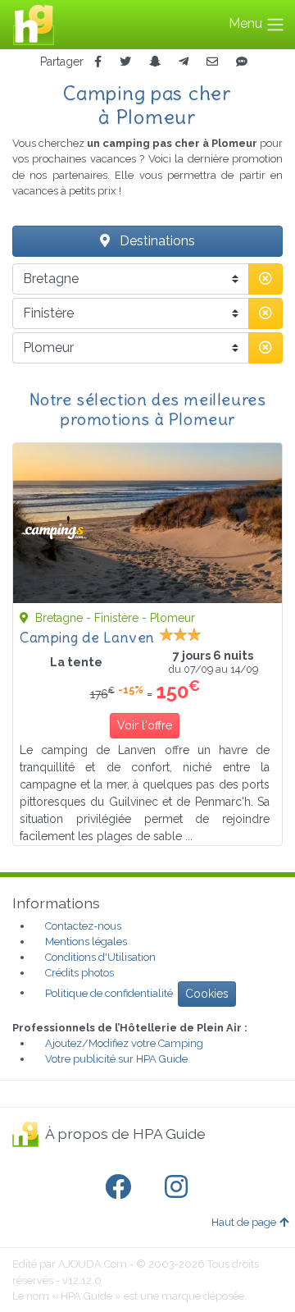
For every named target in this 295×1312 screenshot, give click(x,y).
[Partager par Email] (212, 62)
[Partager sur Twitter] (125, 62)
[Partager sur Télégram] (183, 62)
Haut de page (243, 1222)
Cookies (207, 993)
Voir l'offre (144, 725)
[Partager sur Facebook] (98, 62)
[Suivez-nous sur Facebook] (121, 1187)
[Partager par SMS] (242, 62)
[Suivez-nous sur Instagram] (179, 1187)
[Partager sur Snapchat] (155, 62)
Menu (247, 23)
